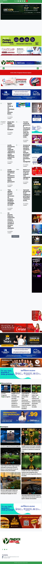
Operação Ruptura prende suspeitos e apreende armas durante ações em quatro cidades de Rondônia (31, 497)
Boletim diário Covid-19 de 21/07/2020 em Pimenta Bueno (10, 109)
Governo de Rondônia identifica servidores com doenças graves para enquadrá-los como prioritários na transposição (27, 153)
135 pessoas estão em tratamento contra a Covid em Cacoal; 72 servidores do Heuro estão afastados (11, 220)
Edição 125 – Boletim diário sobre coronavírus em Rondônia (11, 125)
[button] (38, 68)
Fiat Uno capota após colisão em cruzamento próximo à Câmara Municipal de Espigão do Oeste (9, 492)
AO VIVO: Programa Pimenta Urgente (10, 446)
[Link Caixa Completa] (5, 393)
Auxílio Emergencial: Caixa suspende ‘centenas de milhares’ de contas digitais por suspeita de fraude (11, 151)
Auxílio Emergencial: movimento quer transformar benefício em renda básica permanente (11, 176)
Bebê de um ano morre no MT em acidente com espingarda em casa (26, 174)
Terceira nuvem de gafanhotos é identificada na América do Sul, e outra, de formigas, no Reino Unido (27, 129)
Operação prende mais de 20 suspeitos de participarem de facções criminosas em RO (27, 195)
